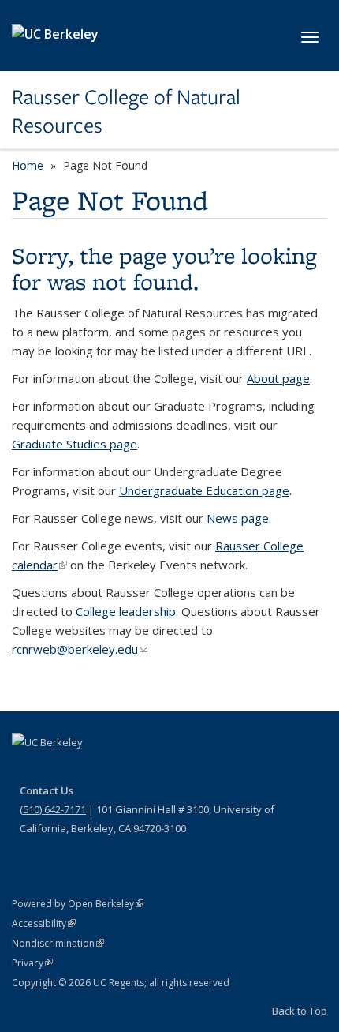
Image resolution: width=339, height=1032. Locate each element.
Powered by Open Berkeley (77, 903)
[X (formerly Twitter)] (56, 769)
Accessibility (44, 923)
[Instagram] (118, 769)
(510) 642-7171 (53, 809)
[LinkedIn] (87, 769)
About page (278, 378)
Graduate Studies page (74, 444)
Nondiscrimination (58, 943)
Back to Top (299, 1011)
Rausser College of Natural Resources (126, 112)
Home (27, 165)
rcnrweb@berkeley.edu (79, 649)
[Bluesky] (149, 769)
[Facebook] (26, 769)
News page (238, 518)
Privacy (32, 963)
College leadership (126, 611)
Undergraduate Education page (204, 490)
